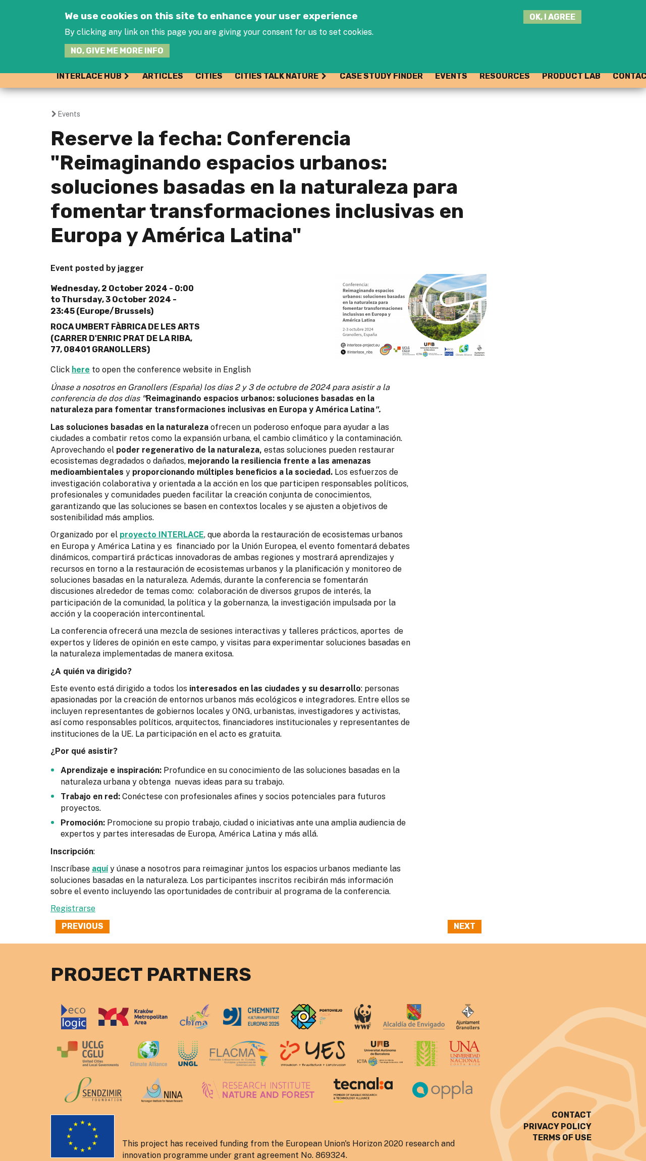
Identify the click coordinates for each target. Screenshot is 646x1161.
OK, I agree (552, 17)
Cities (209, 76)
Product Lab (571, 76)
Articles (162, 76)
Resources (504, 76)
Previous (82, 926)
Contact (571, 1115)
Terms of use (561, 1137)
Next (464, 926)
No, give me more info (117, 51)
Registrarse (72, 908)
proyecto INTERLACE (162, 534)
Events (451, 76)
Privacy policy (557, 1126)
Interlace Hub (89, 76)
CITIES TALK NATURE (276, 76)
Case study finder (381, 76)
